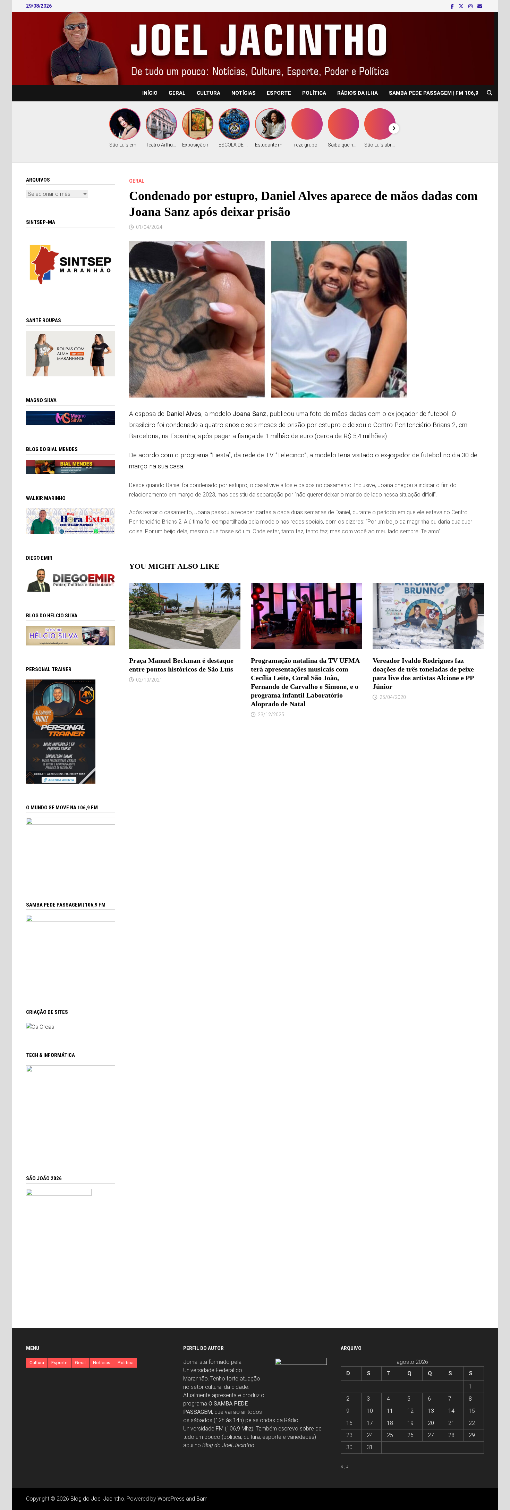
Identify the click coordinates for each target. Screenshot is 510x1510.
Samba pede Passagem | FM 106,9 (433, 93)
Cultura (208, 93)
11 (390, 1411)
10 (370, 1411)
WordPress (171, 1498)
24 (370, 1435)
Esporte (279, 93)
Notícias (243, 93)
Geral (177, 93)
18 (390, 1423)
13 (431, 1411)
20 (431, 1423)
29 (472, 1435)
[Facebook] (453, 6)
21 (451, 1423)
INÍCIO (150, 93)
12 (410, 1411)
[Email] (480, 6)
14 (451, 1411)
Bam (201, 1498)
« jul (345, 1466)
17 (370, 1423)
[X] (462, 6)
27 (431, 1435)
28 (451, 1435)
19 (410, 1423)
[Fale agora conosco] (40, 1026)
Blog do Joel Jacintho (228, 1445)
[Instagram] (471, 6)
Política (314, 93)
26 (410, 1435)
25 (390, 1435)
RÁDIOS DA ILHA (357, 93)
